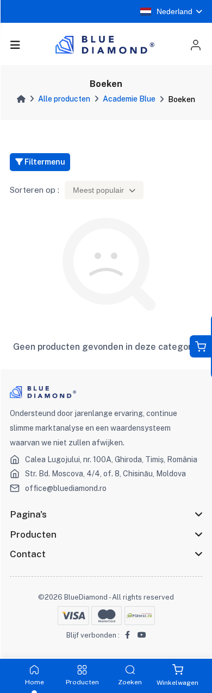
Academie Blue (129, 98)
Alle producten (64, 98)
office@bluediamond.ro (66, 488)
